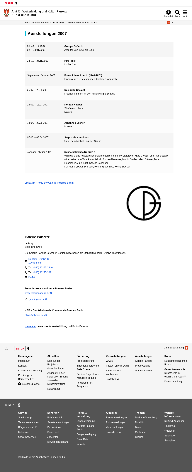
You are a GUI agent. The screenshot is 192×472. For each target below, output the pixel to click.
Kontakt (22, 365)
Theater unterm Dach (117, 365)
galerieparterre (36, 299)
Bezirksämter (54, 427)
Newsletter (30, 326)
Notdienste (24, 432)
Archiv (90, 22)
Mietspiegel (141, 432)
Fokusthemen (113, 432)
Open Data (82, 439)
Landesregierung (86, 421)
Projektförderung (86, 361)
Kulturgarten (54, 389)
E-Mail (31, 277)
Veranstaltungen (115, 427)
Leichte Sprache (31, 384)
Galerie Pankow (143, 370)
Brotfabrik (111, 379)
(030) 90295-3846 (43, 267)
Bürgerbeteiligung (86, 434)
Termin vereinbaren (28, 422)
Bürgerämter (54, 432)
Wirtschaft (169, 430)
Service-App (25, 417)
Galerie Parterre (76, 22)
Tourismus (169, 426)
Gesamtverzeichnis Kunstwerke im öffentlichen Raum (174, 373)
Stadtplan (169, 440)
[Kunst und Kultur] (17, 348)
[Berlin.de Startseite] (11, 3)
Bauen (138, 427)
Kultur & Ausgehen (174, 421)
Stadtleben (170, 435)
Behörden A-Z (54, 417)
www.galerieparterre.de (37, 293)
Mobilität (139, 422)
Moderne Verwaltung (146, 417)
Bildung (139, 437)
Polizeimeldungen (116, 422)
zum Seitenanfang (174, 347)
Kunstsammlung (173, 381)
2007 (98, 22)
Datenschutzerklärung (30, 370)
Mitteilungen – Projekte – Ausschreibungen (56, 364)
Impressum (24, 361)
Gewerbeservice (27, 437)
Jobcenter (52, 437)
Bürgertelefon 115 (27, 427)
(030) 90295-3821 (43, 272)
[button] (170, 22)
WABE (109, 361)
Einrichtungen (58, 22)
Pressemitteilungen (116, 417)
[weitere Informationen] (6, 13)
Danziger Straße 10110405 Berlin (39, 261)
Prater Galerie (142, 365)
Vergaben (82, 444)
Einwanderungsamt (57, 442)
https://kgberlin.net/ (35, 315)
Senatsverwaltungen (58, 422)
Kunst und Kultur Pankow (37, 22)
